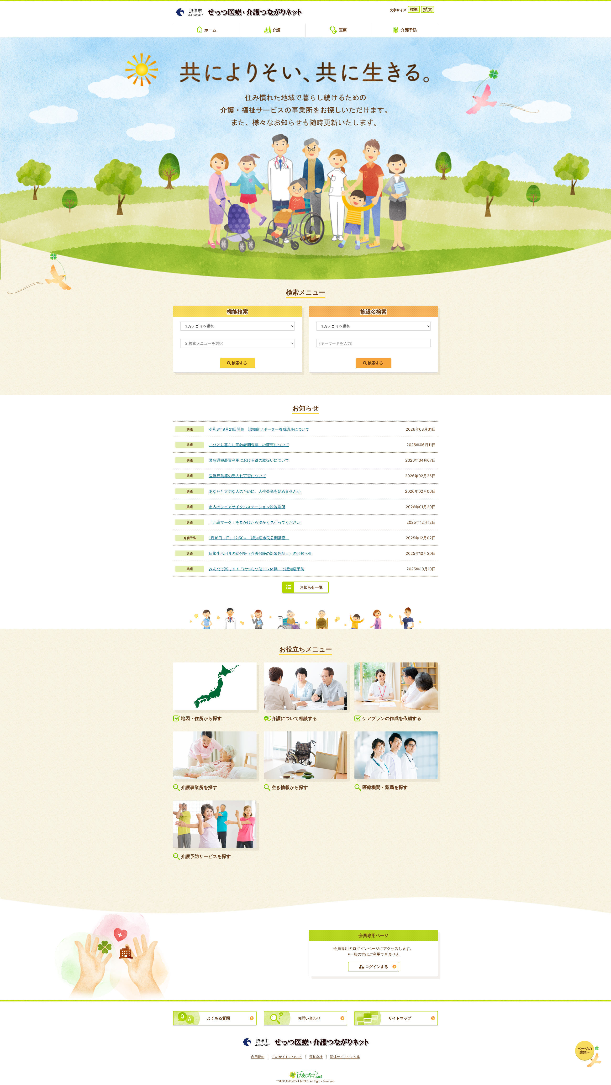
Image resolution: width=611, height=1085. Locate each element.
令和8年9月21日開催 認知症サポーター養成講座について (259, 429)
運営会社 (316, 1057)
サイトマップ (399, 1018)
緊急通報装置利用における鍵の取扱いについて (249, 460)
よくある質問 (218, 1018)
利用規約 (257, 1057)
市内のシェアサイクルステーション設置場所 (247, 506)
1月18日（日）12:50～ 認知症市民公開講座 (249, 537)
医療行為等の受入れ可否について (237, 475)
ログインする (376, 966)
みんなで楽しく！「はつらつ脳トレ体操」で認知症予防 (256, 568)
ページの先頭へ (585, 1050)
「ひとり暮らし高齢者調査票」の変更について (249, 444)
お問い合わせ (309, 1018)
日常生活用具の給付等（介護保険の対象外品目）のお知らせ (260, 553)
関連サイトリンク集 (345, 1057)
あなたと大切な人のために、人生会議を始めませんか (254, 491)
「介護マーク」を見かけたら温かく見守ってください (254, 522)
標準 (414, 9)
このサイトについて (287, 1057)
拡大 (427, 9)
